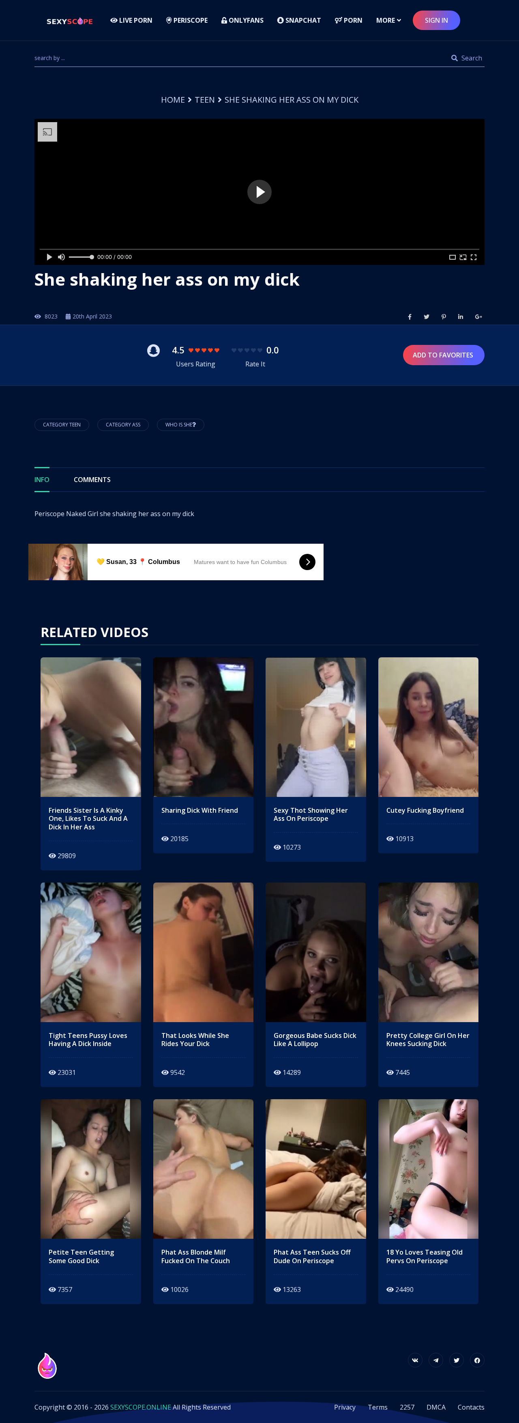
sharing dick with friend (199, 810)
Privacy (345, 1407)
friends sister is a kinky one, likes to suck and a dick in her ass (88, 818)
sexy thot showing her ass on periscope (311, 814)
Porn (352, 20)
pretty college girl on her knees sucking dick (428, 1039)
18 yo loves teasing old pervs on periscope (424, 1256)
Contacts (471, 1407)
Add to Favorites (444, 355)
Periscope (190, 20)
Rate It (255, 364)
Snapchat (302, 20)
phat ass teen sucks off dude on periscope (312, 1256)
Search (471, 58)
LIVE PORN (135, 20)
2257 (407, 1407)
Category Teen (62, 424)
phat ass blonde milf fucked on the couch (195, 1256)
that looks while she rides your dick (195, 1039)
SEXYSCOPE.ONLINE (140, 1407)
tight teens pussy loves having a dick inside (88, 1039)
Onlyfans (245, 20)
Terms (378, 1407)
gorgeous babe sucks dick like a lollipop (315, 1039)
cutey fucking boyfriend (425, 810)
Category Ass (123, 424)
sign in (436, 20)
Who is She (178, 424)
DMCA (436, 1407)
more (385, 20)
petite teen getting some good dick (81, 1256)
